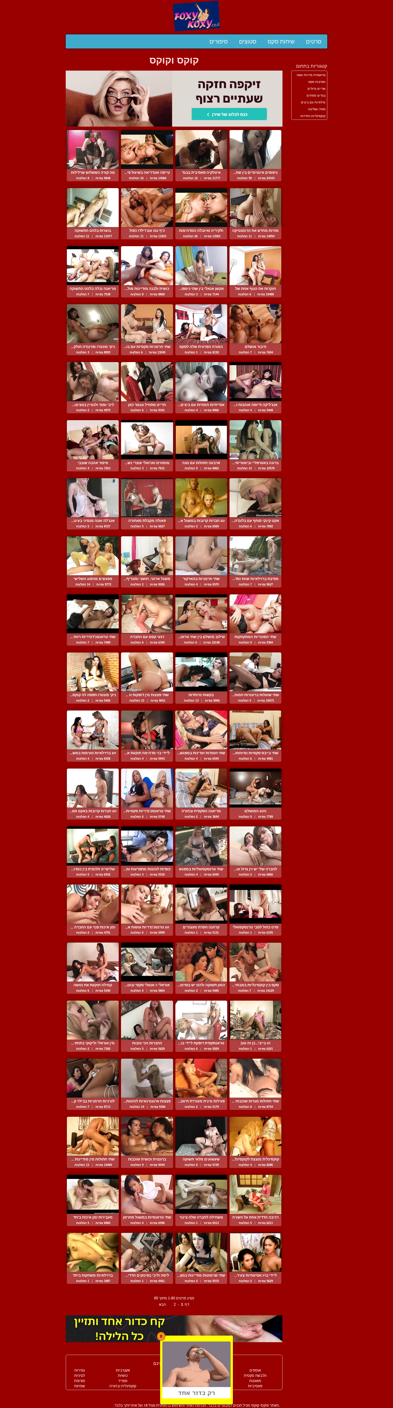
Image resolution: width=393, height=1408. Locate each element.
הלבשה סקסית (255, 1375)
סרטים (313, 41)
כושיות (123, 1375)
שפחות (79, 1386)
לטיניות (79, 1375)
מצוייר (122, 1381)
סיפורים (218, 41)
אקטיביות (123, 1370)
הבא (162, 1304)
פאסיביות (255, 1386)
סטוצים (247, 41)
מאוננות (255, 1381)
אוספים (255, 1370)
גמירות (79, 1370)
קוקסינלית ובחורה (122, 1386)
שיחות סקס (281, 41)
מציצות (79, 1381)
